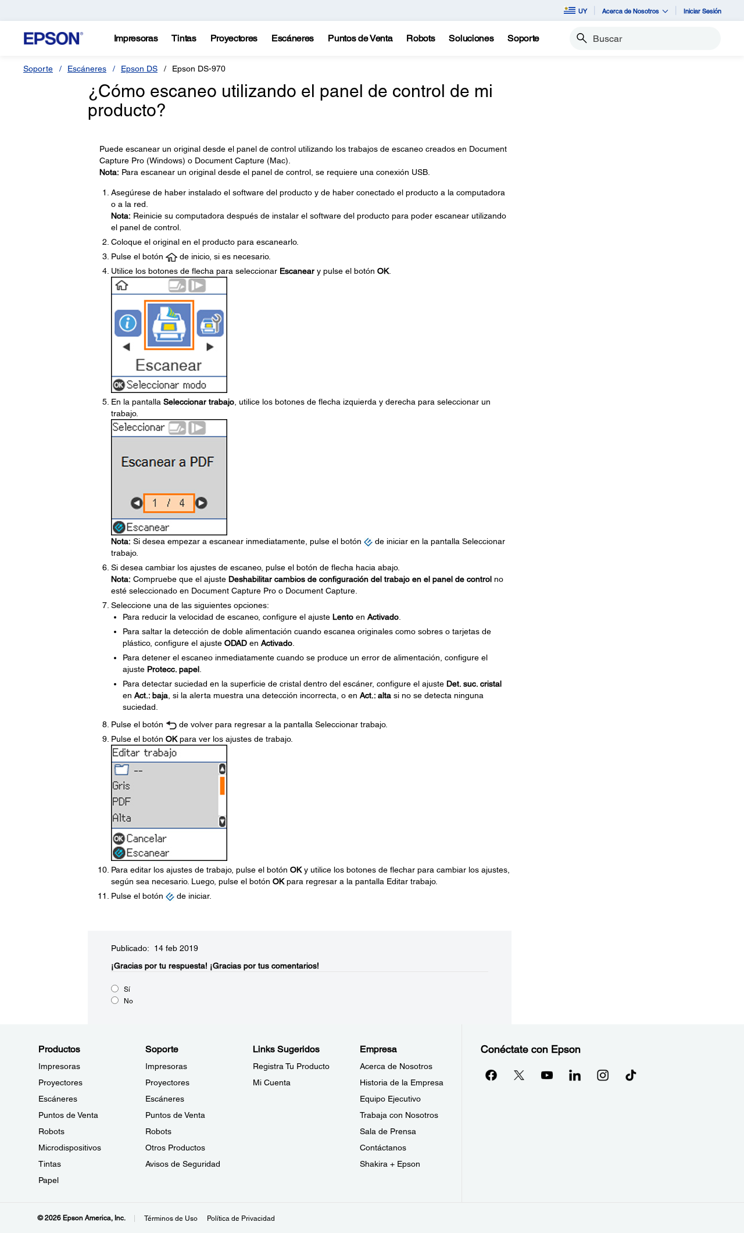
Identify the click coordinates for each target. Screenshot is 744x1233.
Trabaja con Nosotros (399, 1115)
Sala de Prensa (388, 1131)
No (128, 1001)
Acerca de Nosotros (396, 1066)
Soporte (38, 68)
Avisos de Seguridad (182, 1163)
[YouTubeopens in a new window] (546, 1074)
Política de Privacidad (241, 1218)
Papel (48, 1180)
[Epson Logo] (53, 38)
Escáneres (86, 68)
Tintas (49, 1163)
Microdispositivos (69, 1147)
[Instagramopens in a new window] (602, 1074)
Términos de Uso (171, 1218)
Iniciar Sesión (702, 11)
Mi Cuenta (272, 1082)
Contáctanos (383, 1147)
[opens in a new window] (630, 1074)
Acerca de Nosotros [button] (630, 11)
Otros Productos (175, 1147)
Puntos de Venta (68, 1115)
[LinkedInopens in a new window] (574, 1074)
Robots (51, 1131)
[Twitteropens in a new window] (519, 1074)
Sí (127, 989)
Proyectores (60, 1082)
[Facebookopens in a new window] (491, 1074)
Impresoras (59, 1066)
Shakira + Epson (390, 1163)
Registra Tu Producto (291, 1066)
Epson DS (139, 68)
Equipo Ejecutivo (390, 1098)
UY (582, 11)
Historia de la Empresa (401, 1082)
